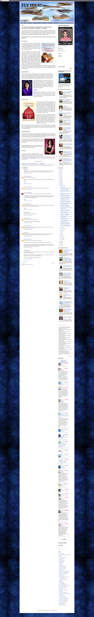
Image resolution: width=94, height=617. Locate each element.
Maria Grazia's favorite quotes (64, 325)
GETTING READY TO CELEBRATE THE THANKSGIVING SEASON (66, 198)
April (61, 235)
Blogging (60, 561)
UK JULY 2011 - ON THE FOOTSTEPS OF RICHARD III (67, 317)
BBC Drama (61, 560)
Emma (62, 489)
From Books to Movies (62, 572)
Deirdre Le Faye (61, 568)
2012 (60, 241)
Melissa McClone (26, 176)
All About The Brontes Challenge (64, 554)
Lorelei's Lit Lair (26, 186)
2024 (60, 171)
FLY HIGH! (32, 5)
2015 (60, 181)
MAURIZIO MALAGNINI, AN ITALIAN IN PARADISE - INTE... (66, 208)
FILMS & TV (30, 22)
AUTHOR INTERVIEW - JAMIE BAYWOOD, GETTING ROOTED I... (66, 201)
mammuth (48, 610)
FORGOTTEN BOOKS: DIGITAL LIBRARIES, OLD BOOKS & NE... (65, 225)
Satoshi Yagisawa (63, 402)
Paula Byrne (62, 472)
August (61, 230)
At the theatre (61, 558)
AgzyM (25, 169)
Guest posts (35, 165)
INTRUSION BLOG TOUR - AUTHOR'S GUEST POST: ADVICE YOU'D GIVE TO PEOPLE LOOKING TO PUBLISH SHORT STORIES (67, 137)
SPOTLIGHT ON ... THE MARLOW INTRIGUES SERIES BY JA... (65, 210)
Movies (60, 581)
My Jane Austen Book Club (63, 585)
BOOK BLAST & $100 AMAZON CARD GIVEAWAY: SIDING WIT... (66, 204)
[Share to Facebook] (42, 163)
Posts (60, 547)
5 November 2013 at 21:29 (28, 247)
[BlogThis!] (41, 163)
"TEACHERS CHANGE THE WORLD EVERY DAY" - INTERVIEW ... (65, 196)
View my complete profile (62, 51)
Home (22, 22)
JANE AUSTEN (50, 22)
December (62, 185)
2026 (60, 169)
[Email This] (40, 163)
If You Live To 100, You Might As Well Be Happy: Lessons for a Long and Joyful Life (63, 415)
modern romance (47, 165)
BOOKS (25, 22)
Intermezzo (62, 387)
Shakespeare (61, 595)
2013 (60, 184)
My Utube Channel (62, 586)
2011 (60, 242)
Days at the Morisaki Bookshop (62, 400)
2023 (60, 172)
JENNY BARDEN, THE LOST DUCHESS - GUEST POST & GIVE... (66, 219)
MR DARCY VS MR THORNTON (66, 106)
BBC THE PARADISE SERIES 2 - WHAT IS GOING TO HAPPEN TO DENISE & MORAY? (67, 92)
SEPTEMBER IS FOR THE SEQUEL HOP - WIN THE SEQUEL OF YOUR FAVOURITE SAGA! (67, 310)
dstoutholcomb (26, 218)
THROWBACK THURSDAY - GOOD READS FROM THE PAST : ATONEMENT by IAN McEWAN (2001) (67, 302)
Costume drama (61, 566)
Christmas (25, 165)
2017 (60, 179)
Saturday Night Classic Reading (64, 593)
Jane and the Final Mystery (62, 524)
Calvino (60, 564)
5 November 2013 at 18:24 (28, 229)
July (61, 231)
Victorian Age (61, 602)
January (61, 239)
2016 (60, 180)
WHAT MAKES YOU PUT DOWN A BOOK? (67, 281)
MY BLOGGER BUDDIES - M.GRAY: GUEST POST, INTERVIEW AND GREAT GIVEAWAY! (67, 128)
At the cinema (61, 557)
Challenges (61, 565)
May (61, 234)
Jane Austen (62, 490)
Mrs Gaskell (61, 582)
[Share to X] (42, 163)
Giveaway (31, 165)
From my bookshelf (62, 573)
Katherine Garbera (27, 192)
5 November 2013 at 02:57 (28, 189)
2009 (60, 245)
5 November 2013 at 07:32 (28, 200)
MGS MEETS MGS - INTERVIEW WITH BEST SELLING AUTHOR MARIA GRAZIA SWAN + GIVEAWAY (67, 259)
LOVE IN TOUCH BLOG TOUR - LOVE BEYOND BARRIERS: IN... (66, 221)
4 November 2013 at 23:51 (28, 183)
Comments (61, 548)
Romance (51, 165)
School (60, 594)
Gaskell (60, 574)
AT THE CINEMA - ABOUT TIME (65, 199)
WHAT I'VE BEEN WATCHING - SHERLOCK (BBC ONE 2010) (67, 266)
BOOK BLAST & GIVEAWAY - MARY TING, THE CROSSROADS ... (65, 188)
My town (60, 588)
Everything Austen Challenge (63, 571)
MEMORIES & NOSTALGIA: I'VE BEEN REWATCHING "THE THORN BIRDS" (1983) (67, 152)
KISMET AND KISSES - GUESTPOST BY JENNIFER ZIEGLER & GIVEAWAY (67, 274)
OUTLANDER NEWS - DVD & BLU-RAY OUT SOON (67, 99)
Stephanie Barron (63, 526)
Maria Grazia (61, 49)
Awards (60, 559)
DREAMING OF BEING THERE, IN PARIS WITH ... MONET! (67, 120)
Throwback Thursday (62, 600)
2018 (60, 177)
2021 (60, 173)
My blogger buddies (62, 587)
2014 (60, 183)
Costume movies (61, 567)
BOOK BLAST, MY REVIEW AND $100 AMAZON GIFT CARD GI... (66, 214)
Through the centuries (62, 599)
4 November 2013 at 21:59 (28, 173)
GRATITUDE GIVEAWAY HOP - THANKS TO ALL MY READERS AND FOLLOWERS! (67, 251)
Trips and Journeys (62, 601)
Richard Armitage (61, 592)
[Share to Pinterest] (43, 163)
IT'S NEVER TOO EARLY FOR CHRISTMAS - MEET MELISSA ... (65, 223)
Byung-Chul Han (61, 438)
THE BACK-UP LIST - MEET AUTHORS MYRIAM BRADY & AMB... (66, 194)
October (61, 227)
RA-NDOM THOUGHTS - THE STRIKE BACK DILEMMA (67, 288)
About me (60, 553)
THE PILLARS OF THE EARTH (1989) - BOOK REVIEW (66, 295)
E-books (28, 165)
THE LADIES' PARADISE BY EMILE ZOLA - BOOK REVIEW (67, 114)
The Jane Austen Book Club (63, 598)
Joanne (25, 232)
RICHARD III (44, 22)
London (60, 580)
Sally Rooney (60, 385)
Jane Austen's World (62, 579)
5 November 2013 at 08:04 (28, 209)
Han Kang (62, 370)
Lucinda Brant (63, 494)
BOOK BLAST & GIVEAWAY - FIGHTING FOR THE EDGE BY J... (66, 206)
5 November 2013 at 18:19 (28, 222)
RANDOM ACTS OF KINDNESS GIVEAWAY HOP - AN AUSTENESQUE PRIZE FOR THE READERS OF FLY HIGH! (67, 160)
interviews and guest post (40, 165)
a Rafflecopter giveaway (38, 161)
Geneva (62, 454)
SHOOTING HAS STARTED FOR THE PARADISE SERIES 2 (67, 144)
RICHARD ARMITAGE (37, 22)
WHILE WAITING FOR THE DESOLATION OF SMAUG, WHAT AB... (65, 191)
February (61, 238)
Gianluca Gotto (63, 467)
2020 (60, 175)
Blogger (56, 610)
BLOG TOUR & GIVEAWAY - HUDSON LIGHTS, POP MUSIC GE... (66, 212)
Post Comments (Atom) (29, 264)
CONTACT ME (56, 22)
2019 (60, 176)
